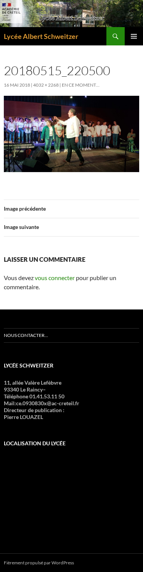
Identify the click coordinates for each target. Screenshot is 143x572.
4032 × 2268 (46, 85)
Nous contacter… (26, 335)
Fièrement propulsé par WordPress (39, 563)
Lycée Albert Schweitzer (41, 36)
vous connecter (55, 277)
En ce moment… (81, 85)
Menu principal (134, 36)
